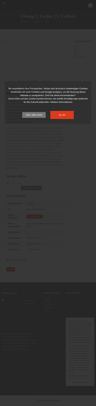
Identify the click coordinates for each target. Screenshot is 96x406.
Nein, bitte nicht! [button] (34, 115)
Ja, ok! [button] (62, 115)
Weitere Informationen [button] (61, 102)
